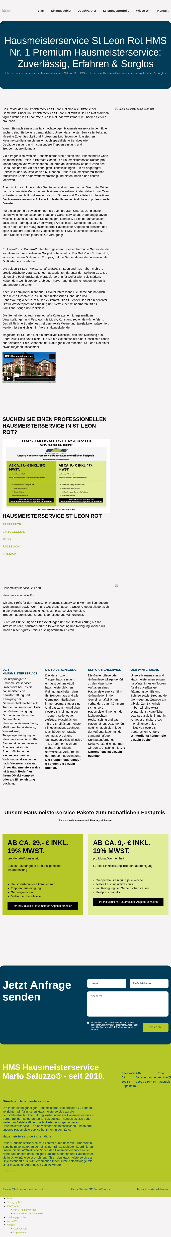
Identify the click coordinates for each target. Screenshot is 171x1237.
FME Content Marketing (99, 1189)
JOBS (7, 539)
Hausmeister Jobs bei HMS (28, 1213)
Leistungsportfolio (116, 10)
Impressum (19, 1232)
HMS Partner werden (24, 1209)
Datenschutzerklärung (113, 1023)
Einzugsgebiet (61, 10)
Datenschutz (20, 1228)
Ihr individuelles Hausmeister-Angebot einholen (43, 905)
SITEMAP (9, 554)
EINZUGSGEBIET (15, 531)
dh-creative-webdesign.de (156, 1189)
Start (40, 10)
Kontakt (162, 10)
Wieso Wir (143, 10)
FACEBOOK (11, 546)
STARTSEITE (12, 524)
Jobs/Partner (87, 10)
